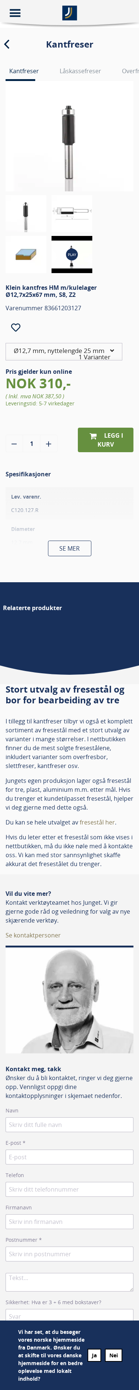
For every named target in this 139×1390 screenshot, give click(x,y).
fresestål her (97, 822)
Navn (12, 1110)
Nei (113, 1355)
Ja (94, 1355)
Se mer (69, 548)
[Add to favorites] (15, 328)
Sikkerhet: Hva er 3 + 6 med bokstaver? (53, 1302)
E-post (16, 1142)
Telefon (15, 1175)
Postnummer (24, 1239)
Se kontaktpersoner (33, 935)
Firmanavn (19, 1207)
